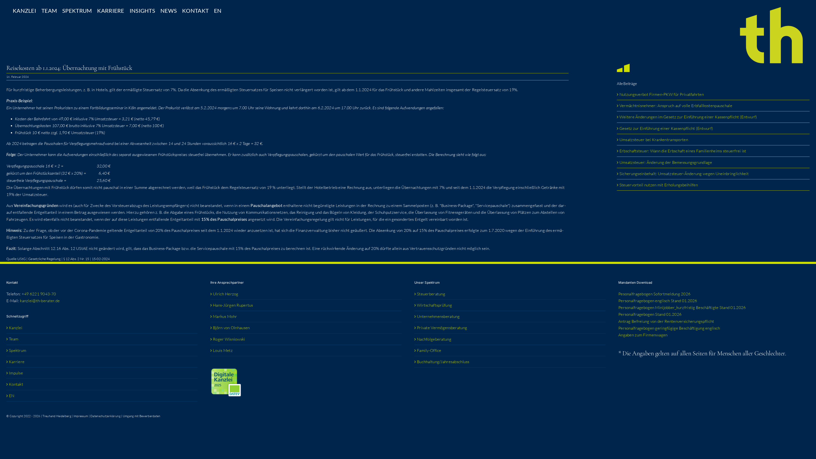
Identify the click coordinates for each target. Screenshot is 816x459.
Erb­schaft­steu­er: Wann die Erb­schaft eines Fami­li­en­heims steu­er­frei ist (682, 150)
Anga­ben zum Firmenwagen (643, 334)
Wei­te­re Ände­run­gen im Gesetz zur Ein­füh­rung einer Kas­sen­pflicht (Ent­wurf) (688, 116)
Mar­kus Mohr (225, 316)
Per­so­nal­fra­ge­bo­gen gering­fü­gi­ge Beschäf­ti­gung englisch (669, 328)
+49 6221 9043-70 (39, 293)
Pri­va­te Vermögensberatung (442, 327)
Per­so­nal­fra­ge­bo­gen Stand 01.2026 (649, 314)
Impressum (81, 416)
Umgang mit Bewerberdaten (141, 416)
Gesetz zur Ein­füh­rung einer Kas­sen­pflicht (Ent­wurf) (666, 128)
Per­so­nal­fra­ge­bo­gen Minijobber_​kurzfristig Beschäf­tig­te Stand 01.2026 (682, 307)
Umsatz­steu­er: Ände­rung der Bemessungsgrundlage (665, 162)
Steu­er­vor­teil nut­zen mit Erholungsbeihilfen (658, 184)
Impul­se (16, 372)
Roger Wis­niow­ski (229, 339)
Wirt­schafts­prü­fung (434, 305)
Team (13, 338)
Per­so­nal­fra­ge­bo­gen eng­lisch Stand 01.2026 (657, 300)
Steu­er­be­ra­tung (431, 293)
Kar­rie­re (16, 361)
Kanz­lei (15, 327)
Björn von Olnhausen (231, 327)
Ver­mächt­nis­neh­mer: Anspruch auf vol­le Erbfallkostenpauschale (675, 105)
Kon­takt (16, 384)
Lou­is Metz (223, 350)
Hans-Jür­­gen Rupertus (233, 305)
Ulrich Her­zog (225, 293)
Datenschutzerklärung (105, 416)
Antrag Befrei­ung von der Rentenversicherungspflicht (666, 321)
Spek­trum (17, 350)
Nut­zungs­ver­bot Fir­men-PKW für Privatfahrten (661, 94)
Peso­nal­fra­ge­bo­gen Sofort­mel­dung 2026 (654, 293)
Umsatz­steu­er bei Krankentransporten (653, 139)
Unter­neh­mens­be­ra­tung (438, 316)
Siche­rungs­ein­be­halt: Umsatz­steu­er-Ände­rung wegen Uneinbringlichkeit (684, 173)
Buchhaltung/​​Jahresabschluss (443, 361)
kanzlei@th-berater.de (40, 300)
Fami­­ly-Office (429, 350)
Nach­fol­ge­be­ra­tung (434, 339)
